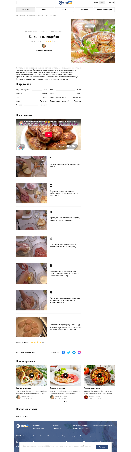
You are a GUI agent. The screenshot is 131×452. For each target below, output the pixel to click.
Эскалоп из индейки (57, 388)
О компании (37, 425)
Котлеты (40, 15)
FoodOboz (20, 436)
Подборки (65, 436)
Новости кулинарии (104, 10)
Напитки (45, 10)
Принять (102, 447)
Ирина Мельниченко (27, 396)
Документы (57, 428)
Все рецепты (21, 416)
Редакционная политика (80, 428)
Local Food (84, 10)
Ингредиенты (74, 436)
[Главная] (17, 15)
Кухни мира (56, 436)
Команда (56, 425)
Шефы (64, 10)
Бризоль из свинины (23, 388)
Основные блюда (32, 15)
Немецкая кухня (56, 31)
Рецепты (25, 10)
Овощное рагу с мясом (92, 388)
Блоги (18, 442)
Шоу (18, 447)
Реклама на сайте (38, 428)
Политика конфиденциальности (103, 425)
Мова (96, 2)
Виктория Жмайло (94, 396)
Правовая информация (80, 425)
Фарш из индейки (23, 90)
